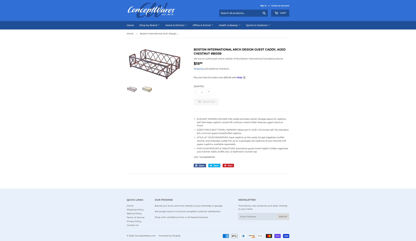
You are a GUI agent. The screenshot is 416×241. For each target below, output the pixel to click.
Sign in (263, 6)
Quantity (199, 86)
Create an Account (280, 6)
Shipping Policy (135, 209)
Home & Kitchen (175, 25)
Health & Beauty (229, 25)
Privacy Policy (134, 221)
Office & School (202, 25)
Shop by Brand (148, 25)
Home (130, 25)
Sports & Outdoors (257, 25)
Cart (282, 12)
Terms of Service (135, 217)
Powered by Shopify (169, 235)
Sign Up (283, 216)
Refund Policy (134, 213)
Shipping (199, 68)
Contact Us (132, 225)
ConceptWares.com (145, 235)
